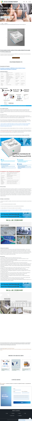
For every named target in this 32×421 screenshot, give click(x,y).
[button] (24, 1)
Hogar (2, 23)
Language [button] (29, 1)
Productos (6, 23)
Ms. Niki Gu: (4, 383)
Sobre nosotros (12, 415)
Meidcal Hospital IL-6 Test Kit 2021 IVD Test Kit (8, 348)
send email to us (16, 57)
